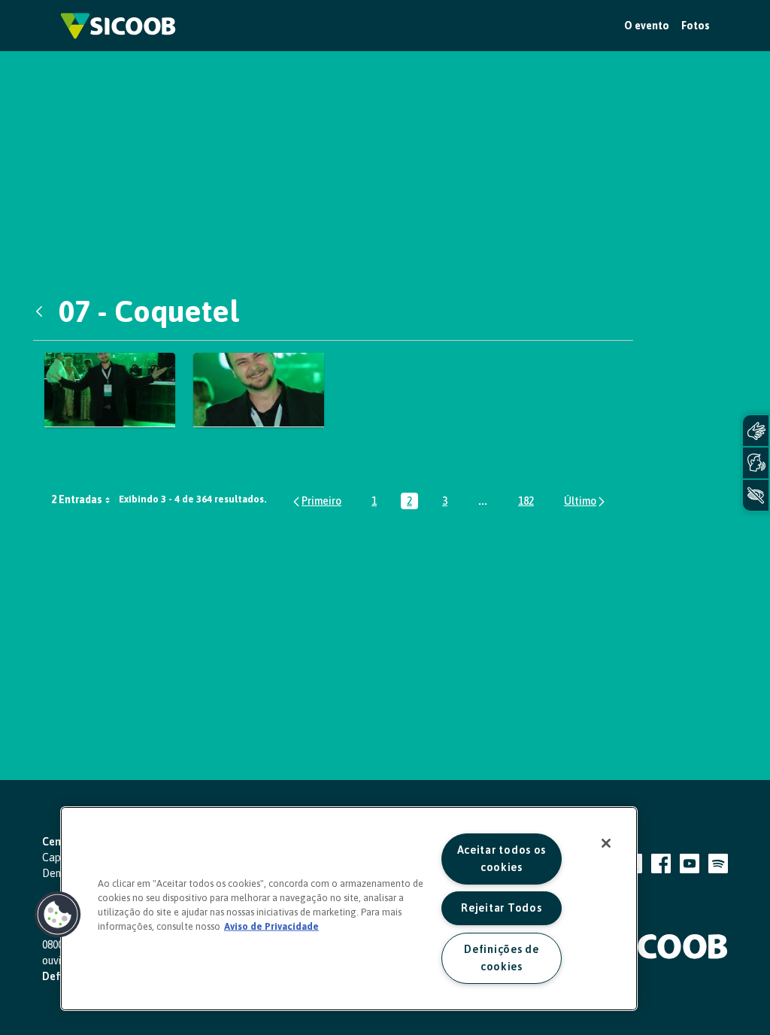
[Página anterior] (316, 501)
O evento (646, 26)
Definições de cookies (501, 958)
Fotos (695, 26)
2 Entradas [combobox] (76, 499)
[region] (349, 908)
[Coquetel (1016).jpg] (258, 390)
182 (529, 502)
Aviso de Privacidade (271, 926)
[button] (58, 915)
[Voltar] (43, 311)
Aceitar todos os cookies (502, 858)
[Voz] (755, 463)
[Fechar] (606, 843)
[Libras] (755, 430)
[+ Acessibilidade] (755, 495)
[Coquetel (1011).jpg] (109, 390)
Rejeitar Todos (501, 908)
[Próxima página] (585, 501)
